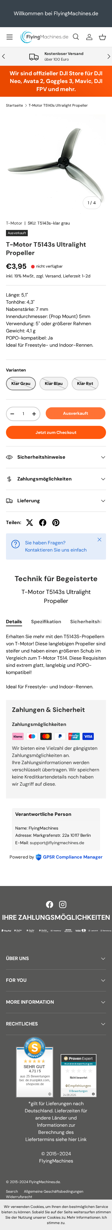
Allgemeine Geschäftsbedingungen (53, 1191)
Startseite (14, 105)
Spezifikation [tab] (46, 621)
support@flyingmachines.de (57, 842)
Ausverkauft (75, 413)
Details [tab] (14, 621)
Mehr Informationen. (84, 1217)
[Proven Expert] (78, 1075)
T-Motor (14, 223)
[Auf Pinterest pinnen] (55, 522)
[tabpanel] (56, 661)
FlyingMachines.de (44, 1182)
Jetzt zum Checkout (56, 432)
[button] (102, 37)
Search (12, 1191)
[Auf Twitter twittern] (29, 522)
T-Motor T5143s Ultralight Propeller (58, 105)
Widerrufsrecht (19, 1196)
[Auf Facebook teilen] (42, 522)
